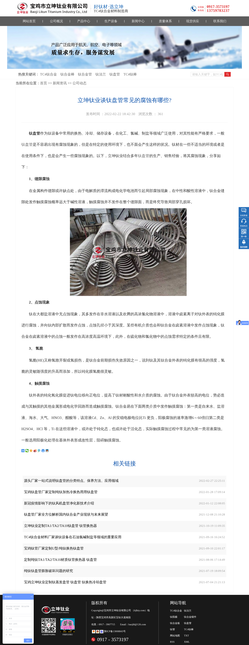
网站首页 (29, 21)
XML (187, 641)
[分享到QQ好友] (47, 450)
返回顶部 (243, 247)
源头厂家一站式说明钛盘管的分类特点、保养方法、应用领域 (71, 481)
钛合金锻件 (190, 617)
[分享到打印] (43, 450)
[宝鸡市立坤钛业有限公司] (52, 8)
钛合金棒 (67, 74)
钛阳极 (173, 617)
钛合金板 (175, 623)
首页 (43, 83)
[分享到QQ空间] (31, 450)
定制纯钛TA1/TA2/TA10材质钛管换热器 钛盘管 (60, 560)
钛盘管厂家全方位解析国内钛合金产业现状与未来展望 (66, 514)
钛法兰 (100, 74)
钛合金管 (85, 74)
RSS (172, 641)
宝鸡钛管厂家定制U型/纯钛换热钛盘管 (54, 548)
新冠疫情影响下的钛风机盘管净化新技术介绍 (59, 503)
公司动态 (79, 83)
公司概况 (56, 21)
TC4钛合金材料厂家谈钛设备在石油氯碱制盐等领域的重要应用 (72, 537)
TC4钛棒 (130, 74)
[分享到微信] (27, 450)
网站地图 (175, 635)
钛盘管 (114, 74)
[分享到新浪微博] (35, 450)
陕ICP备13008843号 (115, 631)
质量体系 (165, 21)
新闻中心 (138, 21)
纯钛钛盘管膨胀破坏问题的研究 (48, 571)
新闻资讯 (60, 83)
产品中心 (83, 21)
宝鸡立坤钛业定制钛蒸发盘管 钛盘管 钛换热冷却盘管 (65, 582)
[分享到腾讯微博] (39, 450)
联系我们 (219, 21)
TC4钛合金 (48, 74)
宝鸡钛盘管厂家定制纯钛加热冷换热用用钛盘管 (61, 492)
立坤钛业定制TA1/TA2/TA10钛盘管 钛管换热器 (60, 526)
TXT (186, 635)
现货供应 (192, 21)
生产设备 (110, 21)
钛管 (172, 629)
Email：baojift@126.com (133, 624)
